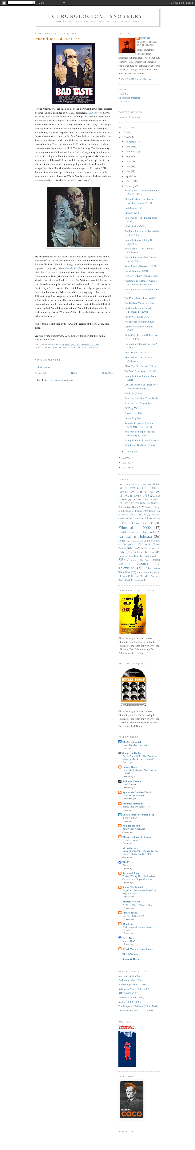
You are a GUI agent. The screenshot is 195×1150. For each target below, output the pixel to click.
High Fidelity (125, 536)
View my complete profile (135, 79)
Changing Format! (130, 839)
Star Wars (144, 559)
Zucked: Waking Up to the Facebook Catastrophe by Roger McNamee (139, 878)
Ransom (145, 38)
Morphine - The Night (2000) (140, 445)
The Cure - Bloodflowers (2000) (141, 298)
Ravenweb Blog (130, 873)
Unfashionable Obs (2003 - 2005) (135, 1010)
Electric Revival (131, 901)
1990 (132, 492)
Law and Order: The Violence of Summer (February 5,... (141, 386)
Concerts (141, 514)
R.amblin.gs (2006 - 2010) (131, 984)
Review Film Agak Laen (133, 828)
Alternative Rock (128, 507)
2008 (125, 462)
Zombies (93, 347)
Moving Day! (128, 940)
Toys (155, 572)
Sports (133, 559)
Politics (138, 552)
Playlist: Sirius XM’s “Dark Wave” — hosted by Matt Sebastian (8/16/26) (139, 757)
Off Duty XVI (131, 408)
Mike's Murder (129, 784)
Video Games (151, 576)
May (128, 171)
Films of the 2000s (135, 527)
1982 (136, 484)
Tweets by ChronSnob (129, 117)
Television (126, 567)
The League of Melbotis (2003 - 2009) (138, 1006)
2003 (132, 503)
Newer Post (40, 372)
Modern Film (147, 548)
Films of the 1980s (63, 347)
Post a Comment (43, 367)
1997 (124, 499)
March (129, 181)
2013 (125, 132)
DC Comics (135, 518)
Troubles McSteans (132, 803)
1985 (121, 488)
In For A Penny (129, 817)
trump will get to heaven (133, 795)
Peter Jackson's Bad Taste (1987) (141, 398)
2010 (125, 137)
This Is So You (130, 954)
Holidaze (145, 536)
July (127, 161)
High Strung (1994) (135, 207)
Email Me (123, 94)
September (131, 151)
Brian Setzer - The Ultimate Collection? (139, 359)
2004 (142, 503)
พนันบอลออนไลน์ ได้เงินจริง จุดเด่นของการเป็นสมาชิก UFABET (139, 852)
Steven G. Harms (131, 959)
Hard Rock (148, 532)
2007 (125, 467)
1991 (146, 492)
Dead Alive (51, 272)
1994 (136, 495)
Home (74, 372)
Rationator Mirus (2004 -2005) (134, 989)
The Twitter (124, 101)
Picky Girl (128, 938)
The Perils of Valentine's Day (139, 303)
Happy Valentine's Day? (137, 316)
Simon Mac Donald (132, 887)
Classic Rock (127, 514)
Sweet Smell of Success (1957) (140, 266)
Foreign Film (133, 532)
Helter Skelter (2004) (135, 226)
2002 (121, 503)
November (131, 141)
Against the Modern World (136, 792)
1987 (47, 347)
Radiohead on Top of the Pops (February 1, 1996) (140, 433)
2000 (144, 499)
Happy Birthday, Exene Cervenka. (142, 440)
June (128, 166)
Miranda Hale (130, 848)
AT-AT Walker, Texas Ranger (138, 949)
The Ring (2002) (133, 393)
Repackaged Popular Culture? (140, 321)
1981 (129, 484)
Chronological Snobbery (97, 16)
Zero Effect (124, 579)
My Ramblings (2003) (129, 975)
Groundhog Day (133, 418)
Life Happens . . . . (131, 912)
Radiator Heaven (131, 781)
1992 (157, 492)
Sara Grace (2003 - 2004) (131, 997)
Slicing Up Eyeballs (132, 753)
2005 (153, 503)
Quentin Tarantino (128, 555)
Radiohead (150, 555)
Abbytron (127, 923)
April (128, 176)
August (129, 156)
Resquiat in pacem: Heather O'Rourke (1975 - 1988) (139, 424)
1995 (146, 495)
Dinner (125, 865)
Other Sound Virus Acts (137, 352)
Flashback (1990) (133, 413)
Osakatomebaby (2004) (130, 980)
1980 (120, 484)
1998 (134, 499)
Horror (81, 347)
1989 (121, 492)
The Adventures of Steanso (136, 837)
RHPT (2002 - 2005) (128, 993)
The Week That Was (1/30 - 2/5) (141, 371)
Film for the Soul (131, 825)
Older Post (107, 372)
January (129, 451)
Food (121, 532)
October (129, 146)
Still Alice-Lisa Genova (133, 915)
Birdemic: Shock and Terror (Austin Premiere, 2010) (139, 201)
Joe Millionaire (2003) (136, 270)
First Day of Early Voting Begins (141, 275)
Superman (143, 563)
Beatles (148, 507)
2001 (154, 499)
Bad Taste (94, 112)
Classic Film (153, 510)
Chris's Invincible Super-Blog (138, 814)
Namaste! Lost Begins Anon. (139, 403)
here (41, 335)
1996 (158, 495)
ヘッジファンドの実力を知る (137, 904)
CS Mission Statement (129, 97)
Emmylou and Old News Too (136, 806)
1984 (154, 484)
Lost (144, 544)
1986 (132, 488)
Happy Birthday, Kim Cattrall (135, 744)
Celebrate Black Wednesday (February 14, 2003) (139, 309)
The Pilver (128, 862)
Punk (151, 552)
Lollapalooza (130, 544)
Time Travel (143, 572)
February (130, 186)
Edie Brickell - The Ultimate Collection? (139, 250)
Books (138, 510)
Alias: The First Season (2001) (140, 366)
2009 (125, 457)
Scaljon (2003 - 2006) (129, 1001)
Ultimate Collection (128, 576)
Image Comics (137, 540)
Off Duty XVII (132, 212)
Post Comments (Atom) (61, 380)
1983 (145, 484)
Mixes (133, 548)
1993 (126, 495)
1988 (154, 488)
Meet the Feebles (73, 268)
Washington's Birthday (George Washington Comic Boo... (141, 282)
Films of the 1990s (143, 523)
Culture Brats (129, 767)
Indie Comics (153, 540)
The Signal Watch (131, 742)
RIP (120, 559)
